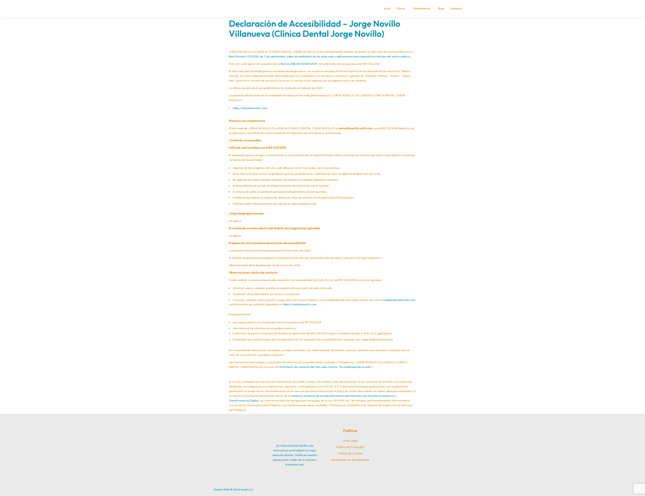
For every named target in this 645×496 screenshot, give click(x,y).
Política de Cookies (350, 453)
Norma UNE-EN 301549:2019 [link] (299, 63)
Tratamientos (421, 8)
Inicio (387, 8)
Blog (441, 8)
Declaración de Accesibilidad (350, 459)
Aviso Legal (350, 440)
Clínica (400, 8)
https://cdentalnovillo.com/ (250, 108)
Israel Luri (247, 489)
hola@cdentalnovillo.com (399, 300)
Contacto (456, 8)
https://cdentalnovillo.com (300, 304)
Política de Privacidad (350, 447)
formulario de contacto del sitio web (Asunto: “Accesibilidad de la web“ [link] (325, 367)
